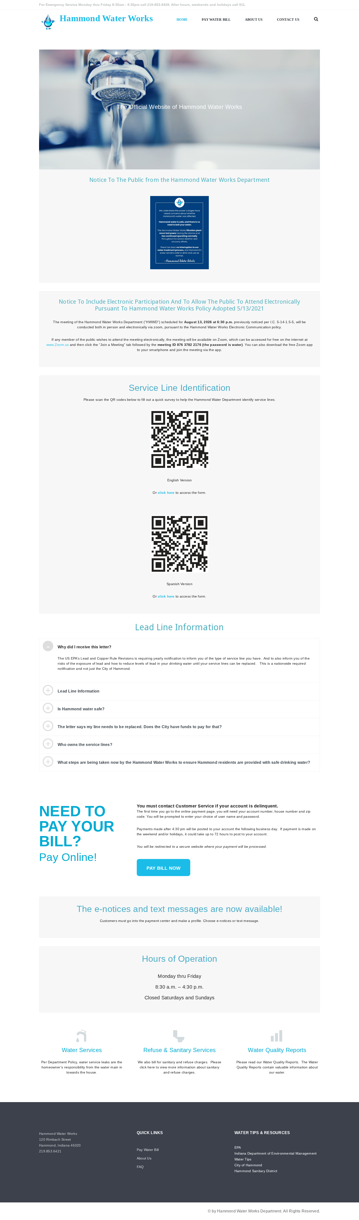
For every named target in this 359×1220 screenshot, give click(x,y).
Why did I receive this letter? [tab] (85, 647)
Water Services (82, 1050)
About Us (254, 19)
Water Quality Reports (277, 1050)
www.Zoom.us (57, 345)
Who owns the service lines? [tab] (85, 745)
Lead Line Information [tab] (78, 691)
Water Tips (243, 1159)
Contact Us (288, 19)
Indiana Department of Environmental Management (275, 1153)
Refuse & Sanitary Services (179, 1050)
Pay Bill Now (164, 868)
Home (182, 19)
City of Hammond (248, 1165)
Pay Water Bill (216, 19)
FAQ (140, 1167)
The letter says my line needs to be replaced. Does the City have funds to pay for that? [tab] (140, 727)
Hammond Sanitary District (255, 1171)
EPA (237, 1147)
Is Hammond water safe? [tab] (81, 709)
